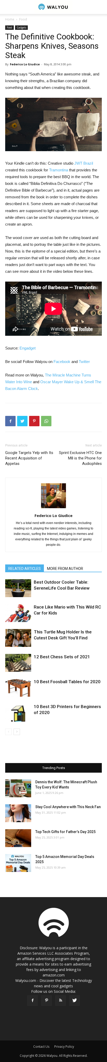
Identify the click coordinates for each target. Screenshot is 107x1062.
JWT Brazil (83, 163)
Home (9, 19)
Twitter (84, 361)
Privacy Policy (64, 1046)
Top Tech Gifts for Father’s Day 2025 (65, 832)
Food (23, 19)
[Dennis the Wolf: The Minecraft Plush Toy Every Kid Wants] (18, 788)
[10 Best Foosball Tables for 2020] (18, 688)
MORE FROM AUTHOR (65, 569)
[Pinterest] (46, 1000)
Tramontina (58, 170)
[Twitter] (74, 1000)
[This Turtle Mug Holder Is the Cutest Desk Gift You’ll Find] (18, 638)
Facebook (62, 361)
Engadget (27, 348)
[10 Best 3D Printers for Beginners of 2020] (18, 713)
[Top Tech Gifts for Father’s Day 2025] (18, 838)
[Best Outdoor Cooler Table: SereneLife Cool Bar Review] (18, 588)
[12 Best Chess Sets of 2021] (18, 663)
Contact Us (41, 1046)
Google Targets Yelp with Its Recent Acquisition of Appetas (29, 458)
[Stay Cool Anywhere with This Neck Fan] (18, 813)
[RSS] (60, 1000)
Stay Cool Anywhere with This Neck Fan (68, 807)
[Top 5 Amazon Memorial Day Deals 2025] (18, 863)
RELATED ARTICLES (24, 569)
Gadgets (21, 27)
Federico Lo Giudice (25, 64)
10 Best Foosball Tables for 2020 (67, 681)
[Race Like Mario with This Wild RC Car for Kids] (18, 613)
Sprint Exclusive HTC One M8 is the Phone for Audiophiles (80, 458)
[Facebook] (32, 1000)
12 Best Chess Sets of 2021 (62, 656)
